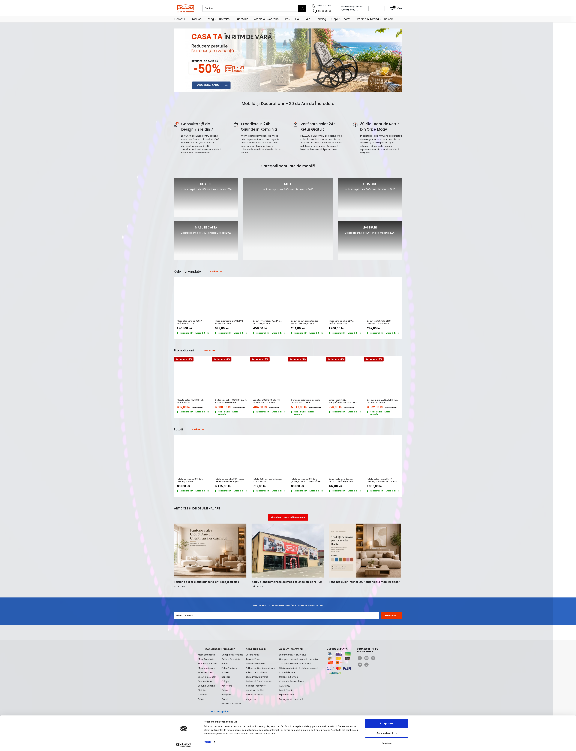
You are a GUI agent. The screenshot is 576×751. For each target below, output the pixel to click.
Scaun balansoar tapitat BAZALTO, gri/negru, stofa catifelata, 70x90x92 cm (341, 480)
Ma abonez (391, 615)
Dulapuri (226, 681)
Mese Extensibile (206, 654)
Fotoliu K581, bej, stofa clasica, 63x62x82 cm (267, 480)
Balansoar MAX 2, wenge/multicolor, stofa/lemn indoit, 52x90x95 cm (343, 401)
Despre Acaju (253, 654)
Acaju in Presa (253, 659)
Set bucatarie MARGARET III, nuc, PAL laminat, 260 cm (382, 401)
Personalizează (385, 733)
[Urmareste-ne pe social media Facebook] (360, 658)
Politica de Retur (254, 694)
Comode (202, 694)
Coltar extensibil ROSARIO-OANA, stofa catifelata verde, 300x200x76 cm (231, 401)
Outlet (225, 699)
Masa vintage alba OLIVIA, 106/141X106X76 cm (341, 322)
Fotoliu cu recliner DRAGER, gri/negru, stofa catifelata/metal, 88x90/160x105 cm (307, 480)
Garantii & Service (288, 676)
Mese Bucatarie (206, 659)
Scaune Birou (205, 681)
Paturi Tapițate (229, 668)
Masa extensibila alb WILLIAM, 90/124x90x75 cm (229, 322)
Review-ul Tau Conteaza (259, 681)
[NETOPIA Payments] (339, 668)
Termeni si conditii (255, 663)
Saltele (225, 672)
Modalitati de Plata (255, 690)
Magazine (251, 699)
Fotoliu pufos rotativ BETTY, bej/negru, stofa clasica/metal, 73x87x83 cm (382, 480)
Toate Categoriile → (219, 711)
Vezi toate (216, 271)
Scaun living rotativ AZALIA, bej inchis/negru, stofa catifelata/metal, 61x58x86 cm (267, 322)
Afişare (207, 742)
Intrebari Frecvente (256, 685)
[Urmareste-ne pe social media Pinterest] (373, 658)
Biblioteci (202, 690)
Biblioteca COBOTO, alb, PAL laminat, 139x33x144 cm (266, 401)
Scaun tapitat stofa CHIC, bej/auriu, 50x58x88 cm (379, 322)
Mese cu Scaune (206, 668)
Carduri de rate (287, 672)
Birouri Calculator (207, 676)
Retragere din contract (291, 699)
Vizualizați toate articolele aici (288, 517)
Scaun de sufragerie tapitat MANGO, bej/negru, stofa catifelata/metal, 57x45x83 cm (305, 322)
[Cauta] (302, 8)
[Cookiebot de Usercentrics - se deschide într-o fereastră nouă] (184, 745)
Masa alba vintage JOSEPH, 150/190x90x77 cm (190, 322)
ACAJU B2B (284, 685)
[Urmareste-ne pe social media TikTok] (366, 665)
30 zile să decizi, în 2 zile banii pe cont (298, 668)
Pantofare (227, 685)
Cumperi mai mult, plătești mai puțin (298, 659)
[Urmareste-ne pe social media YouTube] (360, 665)
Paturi (225, 663)
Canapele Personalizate (291, 681)
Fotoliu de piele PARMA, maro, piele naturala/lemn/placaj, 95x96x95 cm (229, 480)
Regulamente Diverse (257, 676)
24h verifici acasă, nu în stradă (295, 663)
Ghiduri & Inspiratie (231, 703)
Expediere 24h (286, 694)
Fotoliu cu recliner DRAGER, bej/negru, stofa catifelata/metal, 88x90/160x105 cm (192, 480)
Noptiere (226, 676)
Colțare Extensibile (231, 659)
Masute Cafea (205, 672)
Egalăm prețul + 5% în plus (292, 654)
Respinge (387, 743)
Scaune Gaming (206, 685)
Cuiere (225, 690)
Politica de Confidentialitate (260, 668)
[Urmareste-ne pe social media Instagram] (366, 658)
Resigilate (226, 694)
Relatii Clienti (285, 690)
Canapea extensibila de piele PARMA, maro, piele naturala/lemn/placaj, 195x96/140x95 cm (305, 401)
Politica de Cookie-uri (257, 672)
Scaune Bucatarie (207, 663)
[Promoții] (288, 60)
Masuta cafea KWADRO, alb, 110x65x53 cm (190, 401)
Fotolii (201, 699)
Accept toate (386, 723)
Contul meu (348, 9)
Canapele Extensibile (232, 654)
